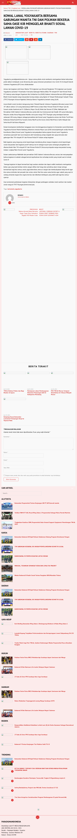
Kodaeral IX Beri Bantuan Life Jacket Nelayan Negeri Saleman (35, 667)
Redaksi (7, 33)
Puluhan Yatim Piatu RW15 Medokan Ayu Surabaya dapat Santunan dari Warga (40, 657)
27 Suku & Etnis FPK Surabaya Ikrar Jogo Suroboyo (31, 677)
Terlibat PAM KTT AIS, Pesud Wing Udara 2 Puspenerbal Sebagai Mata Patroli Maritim (42, 513)
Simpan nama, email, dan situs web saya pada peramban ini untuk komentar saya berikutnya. (32, 475)
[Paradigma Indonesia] (14, 2)
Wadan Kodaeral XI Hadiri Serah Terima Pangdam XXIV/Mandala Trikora (38, 575)
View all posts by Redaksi (23, 197)
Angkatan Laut (16, 8)
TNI (9, 8)
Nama (6, 452)
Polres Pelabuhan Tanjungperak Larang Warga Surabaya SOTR (34, 701)
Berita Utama (41, 33)
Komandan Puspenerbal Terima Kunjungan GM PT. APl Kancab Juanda (37, 503)
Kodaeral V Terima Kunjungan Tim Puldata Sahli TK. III (32, 744)
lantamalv (11, 189)
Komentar (7, 437)
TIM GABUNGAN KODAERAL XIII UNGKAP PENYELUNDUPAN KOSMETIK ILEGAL (39, 546)
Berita (32, 33)
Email (6, 460)
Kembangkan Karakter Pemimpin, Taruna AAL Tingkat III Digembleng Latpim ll (40, 778)
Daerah (50, 33)
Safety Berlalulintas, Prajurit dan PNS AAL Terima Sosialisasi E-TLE (36, 788)
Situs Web (7, 468)
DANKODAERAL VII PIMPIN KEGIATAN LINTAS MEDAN (31, 556)
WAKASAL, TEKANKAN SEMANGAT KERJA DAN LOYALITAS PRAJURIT (36, 566)
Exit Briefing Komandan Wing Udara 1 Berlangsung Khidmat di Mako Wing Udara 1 (41, 624)
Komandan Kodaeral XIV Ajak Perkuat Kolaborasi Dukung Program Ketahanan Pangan (42, 537)
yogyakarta (18, 189)
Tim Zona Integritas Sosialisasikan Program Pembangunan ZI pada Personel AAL (41, 797)
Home (5, 8)
